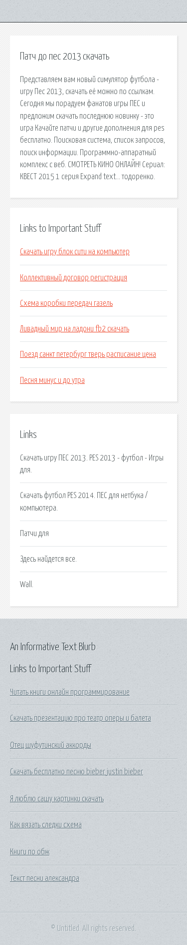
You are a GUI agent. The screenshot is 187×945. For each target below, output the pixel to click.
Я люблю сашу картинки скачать (57, 799)
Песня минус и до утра (52, 380)
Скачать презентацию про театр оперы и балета (80, 718)
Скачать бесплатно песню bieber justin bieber (76, 772)
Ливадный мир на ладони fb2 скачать (74, 329)
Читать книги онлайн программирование (70, 692)
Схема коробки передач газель (66, 303)
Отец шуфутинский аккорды (50, 745)
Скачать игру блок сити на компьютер (75, 252)
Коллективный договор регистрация (73, 278)
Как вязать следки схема (46, 825)
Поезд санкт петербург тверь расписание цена (88, 354)
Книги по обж (29, 852)
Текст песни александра (44, 878)
